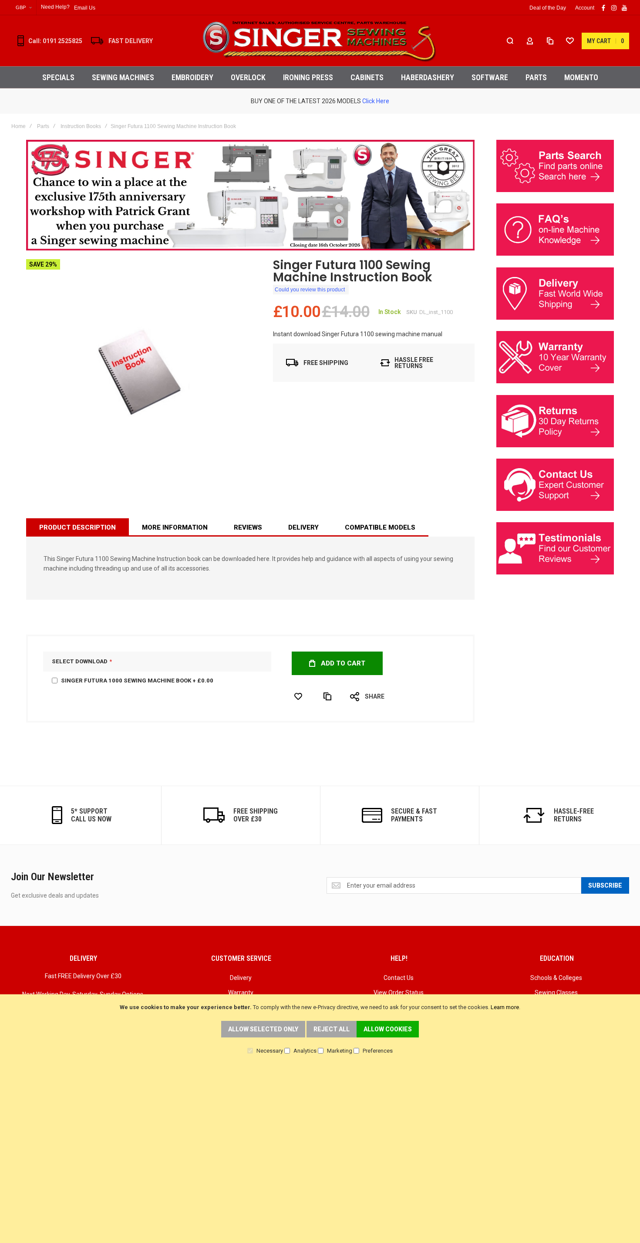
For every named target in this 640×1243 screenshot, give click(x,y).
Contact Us (399, 977)
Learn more (505, 1007)
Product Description (77, 527)
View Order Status (399, 992)
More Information (175, 527)
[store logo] (320, 41)
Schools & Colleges (556, 977)
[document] (320, 1028)
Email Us (84, 8)
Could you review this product (310, 290)
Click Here (375, 101)
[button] (24, 7)
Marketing (339, 1050)
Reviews (248, 527)
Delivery (303, 527)
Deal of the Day (547, 8)
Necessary (269, 1050)
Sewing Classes (556, 992)
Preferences (378, 1050)
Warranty (240, 992)
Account (584, 8)
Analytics (305, 1050)
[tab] (77, 527)
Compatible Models (380, 527)
